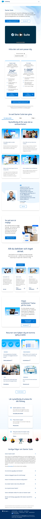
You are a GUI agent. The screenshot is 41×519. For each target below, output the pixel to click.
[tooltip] (24, 53)
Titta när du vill (26, 384)
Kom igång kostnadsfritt (11, 21)
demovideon (10, 466)
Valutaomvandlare (19, 53)
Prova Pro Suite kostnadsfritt (28, 321)
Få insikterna (6, 384)
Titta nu (14, 436)
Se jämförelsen (26, 360)
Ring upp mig (15, 425)
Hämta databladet (7, 360)
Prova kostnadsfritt (11, 94)
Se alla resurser (20, 391)
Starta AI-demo (10, 237)
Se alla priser (20, 264)
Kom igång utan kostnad (18, 413)
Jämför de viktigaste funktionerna (20, 102)
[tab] (7, 118)
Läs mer (23, 206)
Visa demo (25, 21)
